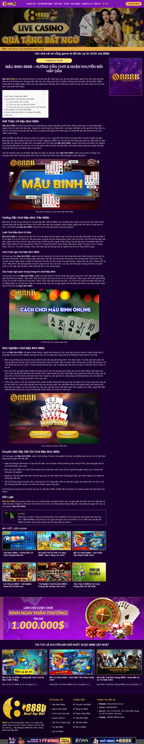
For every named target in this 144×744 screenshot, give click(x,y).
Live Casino (76, 4)
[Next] (137, 663)
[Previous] (7, 663)
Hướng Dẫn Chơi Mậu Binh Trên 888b (19, 99)
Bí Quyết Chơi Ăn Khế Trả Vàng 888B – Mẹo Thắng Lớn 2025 (52, 554)
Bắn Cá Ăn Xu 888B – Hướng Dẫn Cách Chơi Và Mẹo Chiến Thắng (23, 678)
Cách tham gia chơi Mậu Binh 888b (22, 104)
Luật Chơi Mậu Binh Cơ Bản (19, 102)
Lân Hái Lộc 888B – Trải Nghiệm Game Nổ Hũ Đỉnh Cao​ (17, 585)
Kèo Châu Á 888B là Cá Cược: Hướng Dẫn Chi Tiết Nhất (86, 585)
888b (13, 79)
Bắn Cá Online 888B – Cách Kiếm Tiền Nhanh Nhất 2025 (87, 554)
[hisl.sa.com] (12, 4)
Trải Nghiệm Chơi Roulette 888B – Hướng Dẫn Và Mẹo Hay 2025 (53, 585)
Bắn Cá (97, 4)
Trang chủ (31, 4)
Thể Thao (58, 4)
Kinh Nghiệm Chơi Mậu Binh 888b (18, 110)
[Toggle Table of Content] (43, 93)
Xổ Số (66, 4)
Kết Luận (8, 115)
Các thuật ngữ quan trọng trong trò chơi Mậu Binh (27, 107)
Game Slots (87, 4)
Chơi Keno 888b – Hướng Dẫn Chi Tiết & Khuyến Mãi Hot (18, 554)
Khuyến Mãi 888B (45, 4)
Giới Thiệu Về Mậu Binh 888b (16, 96)
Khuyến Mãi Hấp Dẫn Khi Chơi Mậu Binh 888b (23, 112)
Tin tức (105, 4)
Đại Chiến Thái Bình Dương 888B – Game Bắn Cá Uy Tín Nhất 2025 (118, 678)
